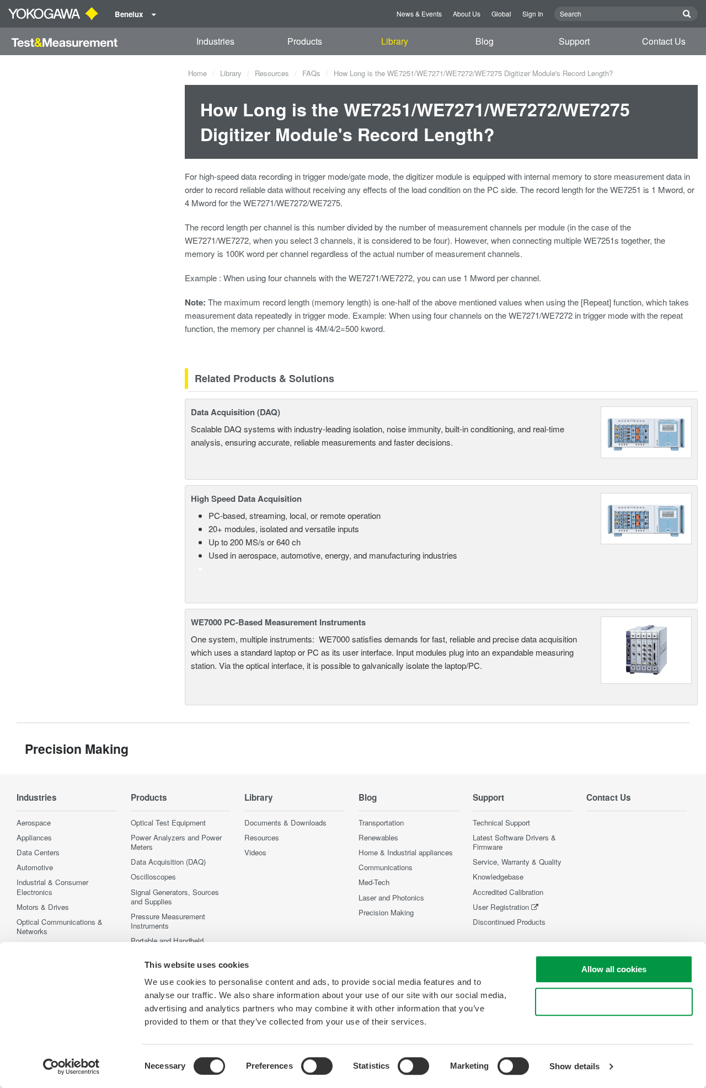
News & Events (419, 13)
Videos (255, 852)
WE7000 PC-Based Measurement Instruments (278, 622)
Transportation (381, 822)
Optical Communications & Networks (60, 926)
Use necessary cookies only (613, 1001)
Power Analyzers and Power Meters (176, 842)
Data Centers (38, 852)
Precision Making (386, 912)
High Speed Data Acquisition (246, 498)
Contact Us (664, 41)
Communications (386, 867)
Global (501, 13)
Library (394, 41)
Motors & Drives (43, 907)
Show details (574, 1066)
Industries (215, 41)
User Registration (501, 907)
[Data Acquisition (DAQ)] (646, 431)
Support (574, 41)
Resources (272, 73)
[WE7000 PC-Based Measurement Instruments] (646, 649)
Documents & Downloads (285, 822)
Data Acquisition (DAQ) (235, 412)
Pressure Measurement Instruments (168, 921)
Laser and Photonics (391, 897)
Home (197, 73)
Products (304, 41)
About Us (466, 13)
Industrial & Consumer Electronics (52, 887)
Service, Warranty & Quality (517, 861)
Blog (484, 41)
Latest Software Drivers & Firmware (514, 842)
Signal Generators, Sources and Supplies (175, 897)
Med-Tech (374, 882)
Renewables (378, 837)
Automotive (35, 867)
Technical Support (501, 822)
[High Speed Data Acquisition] (646, 517)
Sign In (532, 13)
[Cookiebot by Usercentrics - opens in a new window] (71, 1066)
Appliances (34, 837)
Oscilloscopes (153, 876)
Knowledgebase (498, 876)
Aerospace (34, 822)
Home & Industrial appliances (406, 852)
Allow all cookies (613, 969)
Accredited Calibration (508, 892)
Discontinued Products (509, 922)
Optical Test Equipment (168, 822)
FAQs (311, 73)
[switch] (317, 1066)
